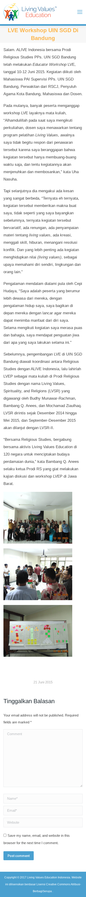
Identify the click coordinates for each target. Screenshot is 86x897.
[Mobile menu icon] (80, 12)
